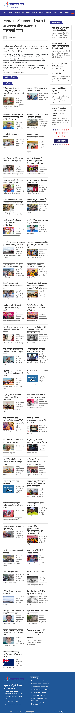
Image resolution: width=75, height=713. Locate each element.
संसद (61, 12)
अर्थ (23, 12)
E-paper (72, 12)
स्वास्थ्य (28, 12)
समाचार (11, 12)
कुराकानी (41, 12)
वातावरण (55, 12)
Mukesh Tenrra (12, 37)
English (67, 12)
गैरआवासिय (48, 12)
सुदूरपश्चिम (17, 12)
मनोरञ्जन (34, 12)
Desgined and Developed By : (56, 712)
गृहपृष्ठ (5, 12)
